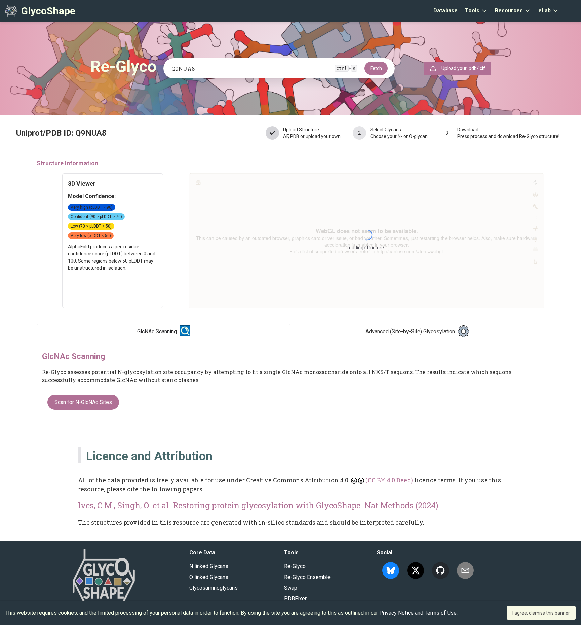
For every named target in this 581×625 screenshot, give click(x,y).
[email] (465, 570)
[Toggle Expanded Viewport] (535, 217)
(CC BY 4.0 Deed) (389, 480)
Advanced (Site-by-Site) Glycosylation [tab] (410, 331)
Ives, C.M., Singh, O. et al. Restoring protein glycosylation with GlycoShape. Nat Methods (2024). (259, 505)
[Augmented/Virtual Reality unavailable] (535, 249)
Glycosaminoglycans (213, 588)
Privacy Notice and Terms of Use (418, 613)
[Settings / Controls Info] (535, 228)
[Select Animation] (198, 182)
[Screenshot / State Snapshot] (535, 194)
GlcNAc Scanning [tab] (157, 331)
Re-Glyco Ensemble (307, 577)
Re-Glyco (295, 566)
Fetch (376, 68)
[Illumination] (535, 239)
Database (445, 10)
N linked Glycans (208, 566)
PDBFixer (295, 598)
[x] (415, 570)
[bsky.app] (390, 570)
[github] (440, 570)
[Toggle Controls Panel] (535, 206)
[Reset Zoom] (535, 182)
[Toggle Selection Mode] (535, 261)
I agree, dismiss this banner (541, 613)
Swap (290, 588)
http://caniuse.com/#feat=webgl (410, 251)
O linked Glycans (208, 577)
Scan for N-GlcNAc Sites (83, 402)
